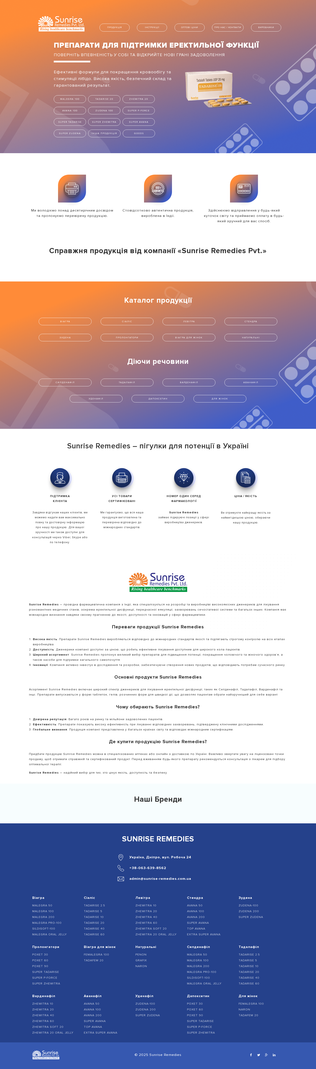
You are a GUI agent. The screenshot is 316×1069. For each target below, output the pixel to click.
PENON (141, 954)
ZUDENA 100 (104, 110)
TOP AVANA (196, 928)
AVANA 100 (70, 110)
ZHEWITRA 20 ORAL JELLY (156, 934)
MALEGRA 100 (70, 99)
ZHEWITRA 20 (138, 99)
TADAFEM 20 (94, 960)
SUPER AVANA (139, 122)
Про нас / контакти (227, 27)
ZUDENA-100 (248, 905)
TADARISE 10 (94, 917)
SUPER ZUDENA (70, 133)
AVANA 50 (195, 905)
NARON (141, 966)
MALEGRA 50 (42, 905)
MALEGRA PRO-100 (47, 923)
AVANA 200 (196, 917)
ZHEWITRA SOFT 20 (151, 928)
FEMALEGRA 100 (96, 954)
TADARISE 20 (104, 99)
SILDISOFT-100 (43, 928)
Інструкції (152, 27)
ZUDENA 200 (249, 911)
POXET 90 (40, 966)
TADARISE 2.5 (94, 905)
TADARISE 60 (94, 934)
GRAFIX (141, 960)
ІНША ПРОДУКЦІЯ (104, 133)
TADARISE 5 (93, 911)
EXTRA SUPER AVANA (204, 934)
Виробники (266, 27)
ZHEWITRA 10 (145, 905)
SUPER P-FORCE (139, 110)
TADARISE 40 (94, 928)
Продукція (114, 27)
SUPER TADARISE (70, 122)
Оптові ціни (189, 27)
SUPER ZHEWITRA (104, 122)
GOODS (139, 133)
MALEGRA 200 (43, 917)
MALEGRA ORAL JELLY (49, 934)
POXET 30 (40, 954)
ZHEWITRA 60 (146, 923)
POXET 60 (40, 960)
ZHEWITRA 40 (146, 917)
